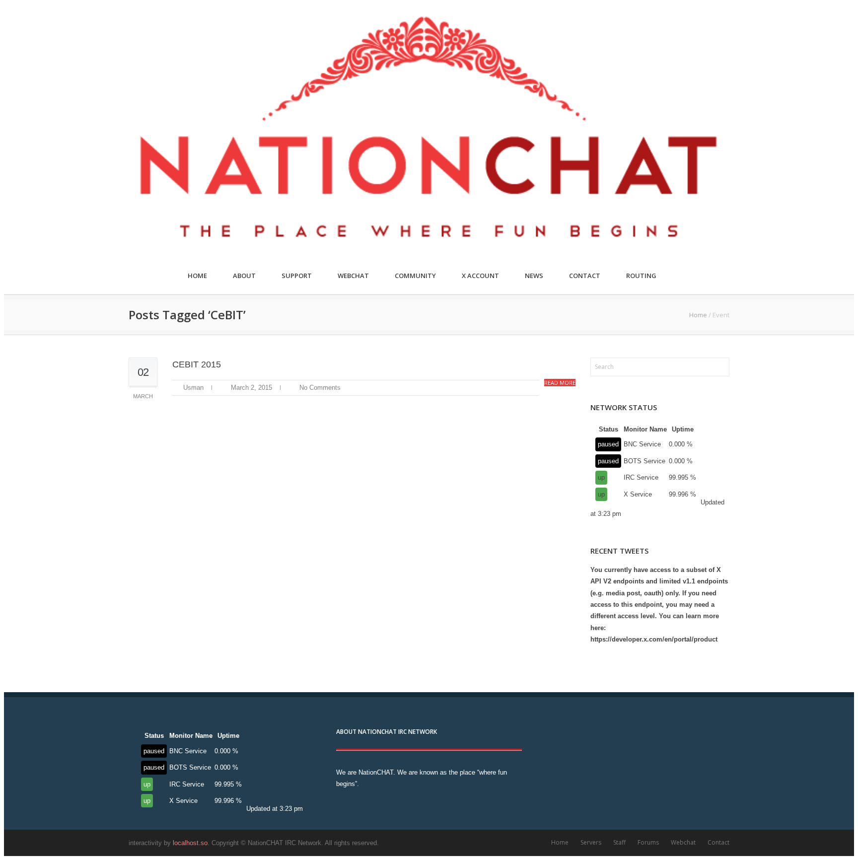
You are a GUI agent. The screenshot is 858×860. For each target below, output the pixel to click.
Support (297, 275)
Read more (559, 382)
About (244, 275)
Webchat (353, 275)
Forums (648, 842)
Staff (619, 842)
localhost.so (190, 843)
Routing (641, 275)
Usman (193, 387)
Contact (584, 275)
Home (197, 275)
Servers (590, 842)
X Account (480, 275)
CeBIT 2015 (196, 364)
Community (415, 275)
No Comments (320, 387)
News (534, 275)
